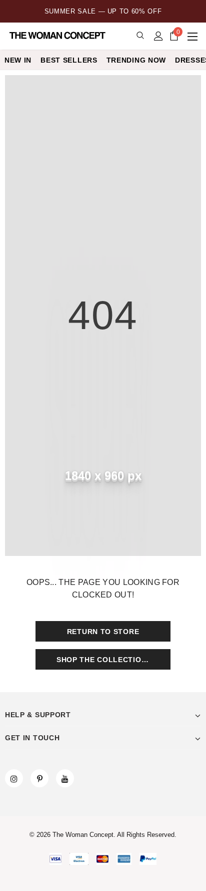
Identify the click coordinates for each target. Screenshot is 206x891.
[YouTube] (65, 778)
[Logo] (58, 35)
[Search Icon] (140, 36)
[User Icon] (158, 36)
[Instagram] (14, 778)
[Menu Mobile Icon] (194, 36)
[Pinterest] (39, 778)
